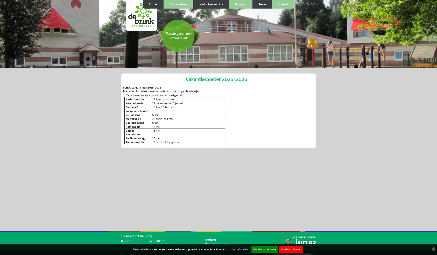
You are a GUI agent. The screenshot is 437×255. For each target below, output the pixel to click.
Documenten (178, 4)
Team (262, 4)
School (153, 4)
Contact (283, 4)
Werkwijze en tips (211, 4)
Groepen (240, 4)
